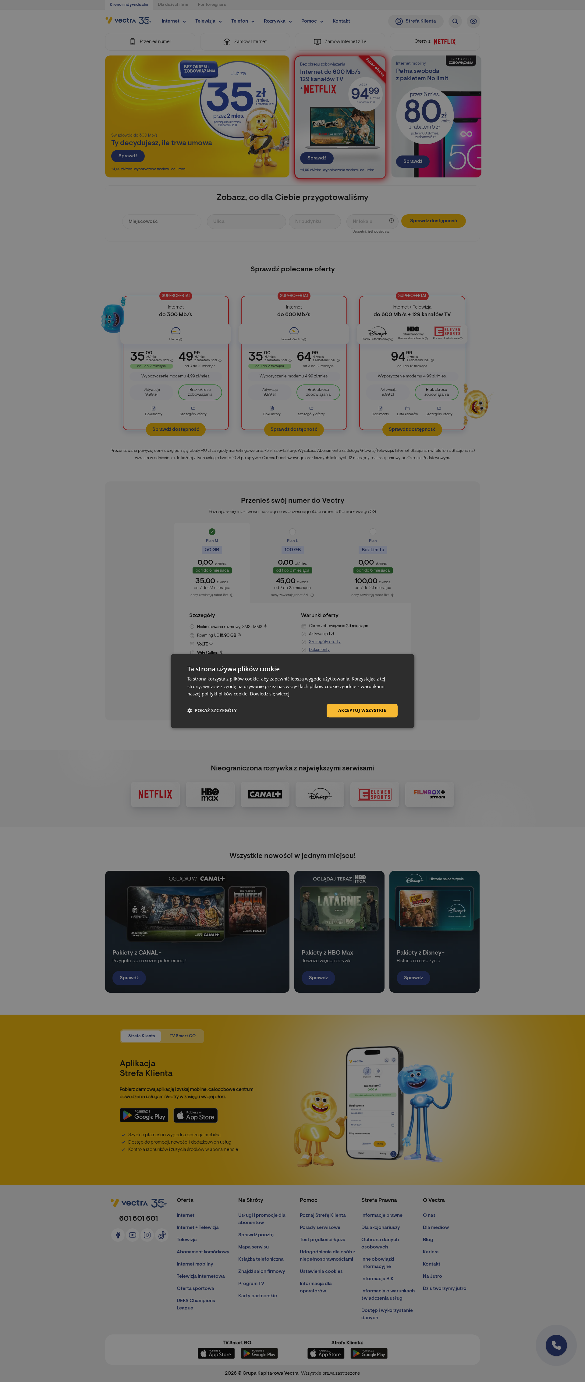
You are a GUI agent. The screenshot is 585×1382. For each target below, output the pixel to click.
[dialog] (292, 691)
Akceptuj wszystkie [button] (362, 710)
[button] (212, 710)
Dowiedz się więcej (269, 694)
